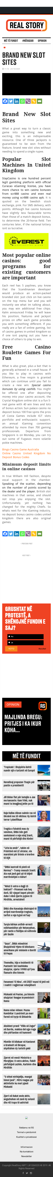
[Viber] (28, 101)
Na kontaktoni (26, 1151)
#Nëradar (28, 40)
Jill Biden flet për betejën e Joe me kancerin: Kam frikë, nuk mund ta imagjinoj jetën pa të (19, 800)
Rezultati (42, 649)
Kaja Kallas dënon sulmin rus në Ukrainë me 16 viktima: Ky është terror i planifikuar (20, 816)
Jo (12, 643)
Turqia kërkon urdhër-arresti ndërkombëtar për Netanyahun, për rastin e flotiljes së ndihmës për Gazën (20, 929)
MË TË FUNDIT (27, 756)
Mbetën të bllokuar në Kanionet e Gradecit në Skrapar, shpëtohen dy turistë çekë (19, 1045)
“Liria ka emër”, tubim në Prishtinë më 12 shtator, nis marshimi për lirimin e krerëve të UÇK (19, 853)
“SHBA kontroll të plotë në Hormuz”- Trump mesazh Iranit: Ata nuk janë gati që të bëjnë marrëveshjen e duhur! (20, 872)
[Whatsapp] (22, 101)
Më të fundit (11, 40)
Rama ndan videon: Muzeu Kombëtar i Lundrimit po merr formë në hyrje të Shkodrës (19, 1013)
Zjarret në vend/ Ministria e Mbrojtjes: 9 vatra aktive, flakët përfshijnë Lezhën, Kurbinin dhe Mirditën (20, 1062)
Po (12, 637)
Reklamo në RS (26, 1127)
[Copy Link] (33, 101)
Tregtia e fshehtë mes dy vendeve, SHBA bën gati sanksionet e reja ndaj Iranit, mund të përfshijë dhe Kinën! (18, 834)
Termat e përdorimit (26, 1132)
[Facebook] (5, 101)
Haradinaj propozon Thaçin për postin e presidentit (19, 784)
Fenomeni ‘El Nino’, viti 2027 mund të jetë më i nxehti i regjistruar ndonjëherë (26, 984)
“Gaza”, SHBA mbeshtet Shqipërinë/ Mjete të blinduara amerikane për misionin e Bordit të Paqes (20, 948)
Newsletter (26, 1156)
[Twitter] (10, 101)
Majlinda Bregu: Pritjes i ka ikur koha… (23, 723)
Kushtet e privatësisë (26, 1137)
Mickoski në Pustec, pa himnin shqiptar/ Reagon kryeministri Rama (19, 998)
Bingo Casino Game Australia (20, 449)
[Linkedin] (16, 101)
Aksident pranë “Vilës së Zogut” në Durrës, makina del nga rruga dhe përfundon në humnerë (20, 1029)
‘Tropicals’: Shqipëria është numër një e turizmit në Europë (19, 769)
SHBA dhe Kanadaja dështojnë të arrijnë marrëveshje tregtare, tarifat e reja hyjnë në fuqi (20, 912)
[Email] (39, 101)
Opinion (42, 40)
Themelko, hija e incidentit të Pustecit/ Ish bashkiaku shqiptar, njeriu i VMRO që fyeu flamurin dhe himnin (19, 967)
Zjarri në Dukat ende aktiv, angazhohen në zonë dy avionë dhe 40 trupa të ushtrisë (19, 1099)
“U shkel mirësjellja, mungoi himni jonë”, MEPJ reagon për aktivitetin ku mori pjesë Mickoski (18, 1081)
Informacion (27, 1147)
